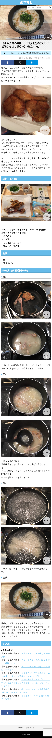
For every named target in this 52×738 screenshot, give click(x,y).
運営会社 (20, 727)
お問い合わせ (30, 727)
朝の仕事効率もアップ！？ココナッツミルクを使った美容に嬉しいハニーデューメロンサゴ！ (25, 682)
